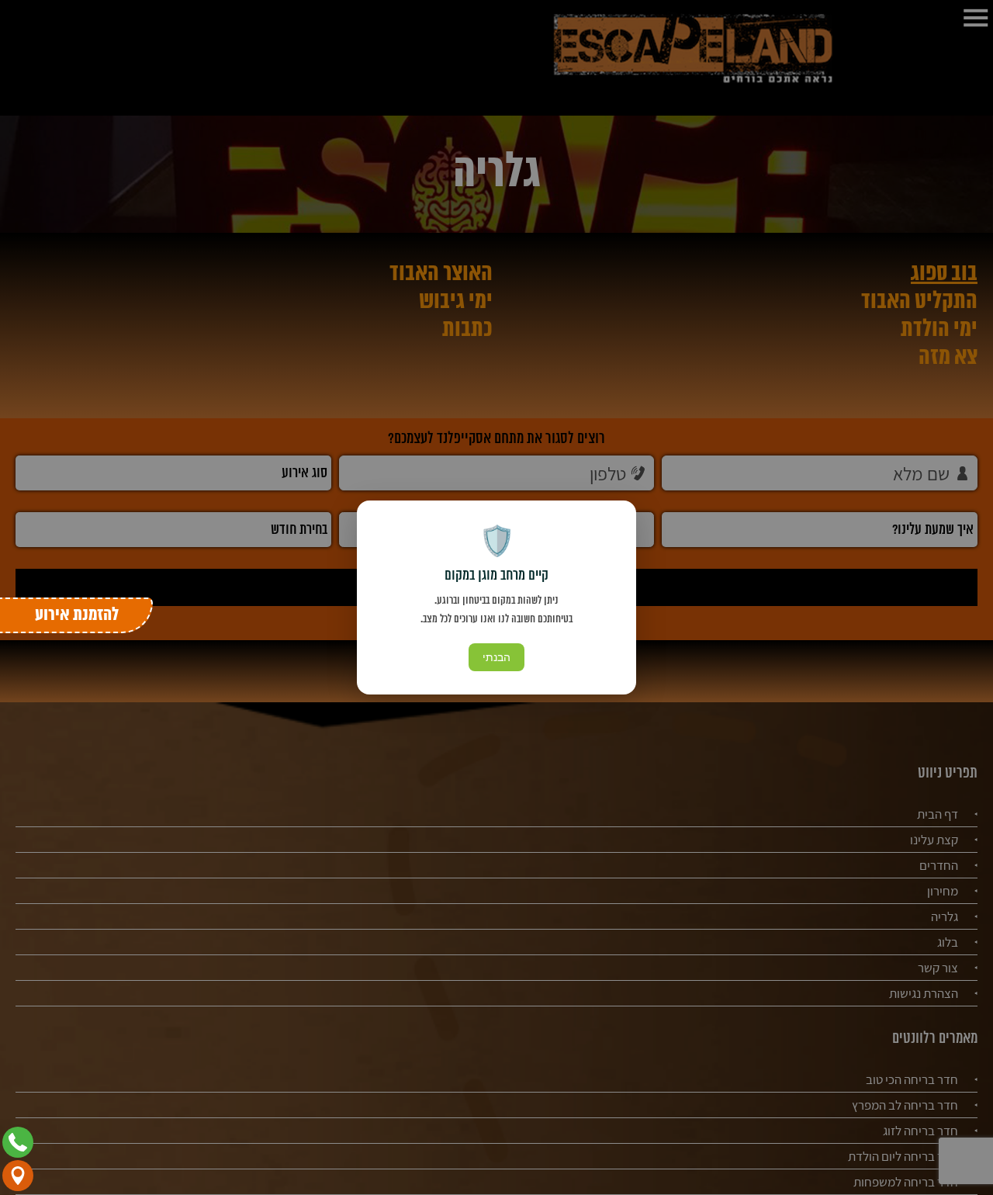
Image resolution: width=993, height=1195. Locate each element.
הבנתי (496, 657)
